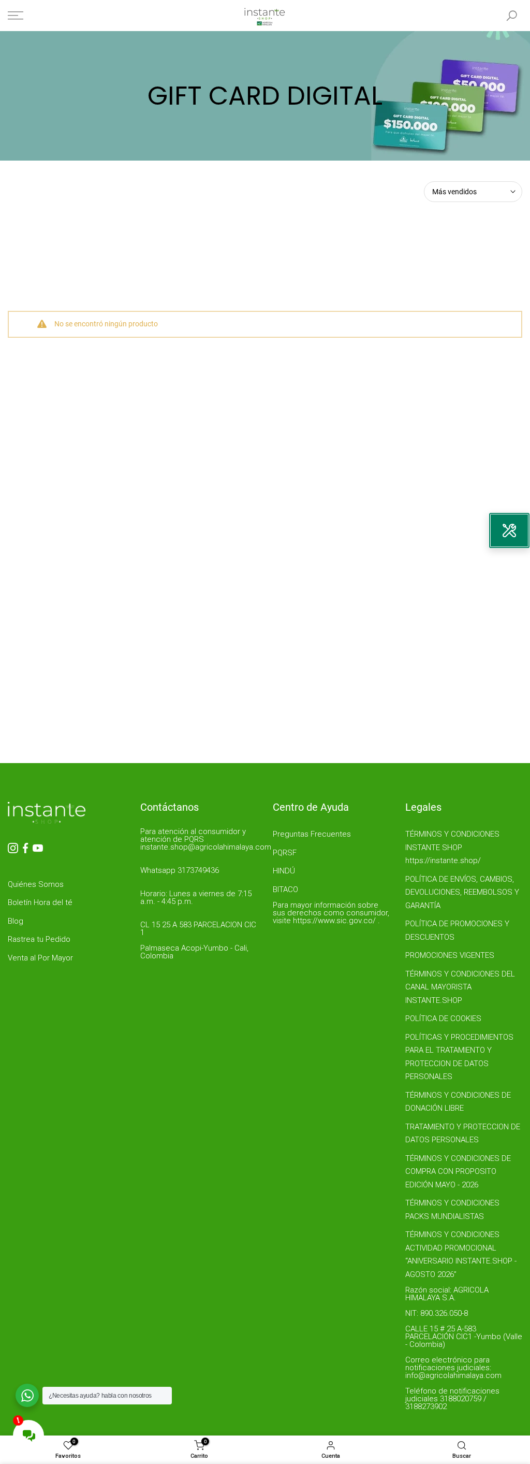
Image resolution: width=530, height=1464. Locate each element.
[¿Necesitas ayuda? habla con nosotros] (27, 1395)
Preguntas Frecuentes (312, 834)
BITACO (285, 889)
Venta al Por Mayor (40, 958)
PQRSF (285, 852)
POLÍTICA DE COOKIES (443, 1018)
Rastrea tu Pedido (39, 939)
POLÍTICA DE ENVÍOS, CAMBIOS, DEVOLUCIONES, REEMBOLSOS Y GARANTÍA (462, 892)
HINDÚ (284, 870)
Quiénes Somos (36, 884)
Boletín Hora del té (40, 902)
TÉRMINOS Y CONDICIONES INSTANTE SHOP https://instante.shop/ (452, 847)
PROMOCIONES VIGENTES (449, 955)
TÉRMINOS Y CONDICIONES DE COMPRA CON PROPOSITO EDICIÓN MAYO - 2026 (458, 1171)
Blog (15, 921)
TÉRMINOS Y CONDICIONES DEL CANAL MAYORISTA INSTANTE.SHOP (460, 987)
